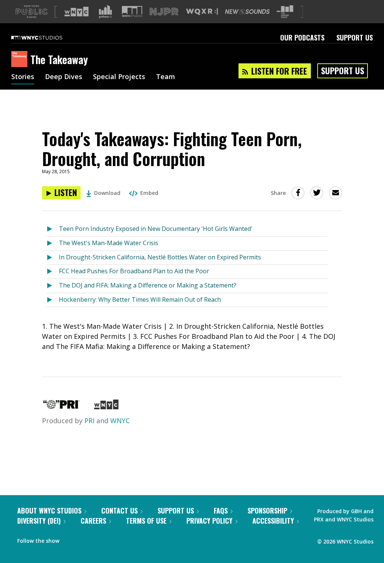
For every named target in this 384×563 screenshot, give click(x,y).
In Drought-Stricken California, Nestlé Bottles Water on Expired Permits (160, 257)
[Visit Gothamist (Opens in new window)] (105, 11)
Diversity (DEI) (39, 521)
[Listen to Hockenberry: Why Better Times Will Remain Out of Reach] (52, 300)
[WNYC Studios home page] (46, 37)
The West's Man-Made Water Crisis (108, 243)
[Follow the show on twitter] (84, 539)
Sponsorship (267, 510)
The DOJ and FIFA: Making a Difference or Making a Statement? (147, 285)
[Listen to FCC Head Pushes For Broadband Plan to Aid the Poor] (52, 272)
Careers (93, 521)
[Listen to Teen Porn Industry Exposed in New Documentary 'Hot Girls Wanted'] (52, 229)
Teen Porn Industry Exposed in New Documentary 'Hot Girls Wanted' (155, 229)
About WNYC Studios (49, 510)
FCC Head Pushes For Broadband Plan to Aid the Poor (134, 271)
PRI (89, 420)
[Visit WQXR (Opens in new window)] (202, 11)
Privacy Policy (209, 521)
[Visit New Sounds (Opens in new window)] (247, 11)
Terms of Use (146, 521)
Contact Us (119, 510)
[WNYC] (106, 406)
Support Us (354, 37)
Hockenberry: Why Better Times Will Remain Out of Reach (140, 299)
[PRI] (61, 406)
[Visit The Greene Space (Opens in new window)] (285, 11)
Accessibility (273, 521)
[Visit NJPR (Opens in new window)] (164, 12)
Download (107, 192)
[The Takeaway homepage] (20, 59)
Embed (149, 192)
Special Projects (119, 77)
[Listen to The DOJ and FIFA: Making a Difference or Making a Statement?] (52, 286)
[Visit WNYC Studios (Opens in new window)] (132, 11)
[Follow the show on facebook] (70, 539)
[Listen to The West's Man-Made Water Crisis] (52, 243)
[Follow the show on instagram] (99, 539)
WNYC (120, 420)
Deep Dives (63, 77)
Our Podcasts (302, 37)
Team (165, 77)
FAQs (221, 510)
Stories (22, 77)
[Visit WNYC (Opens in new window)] (76, 11)
